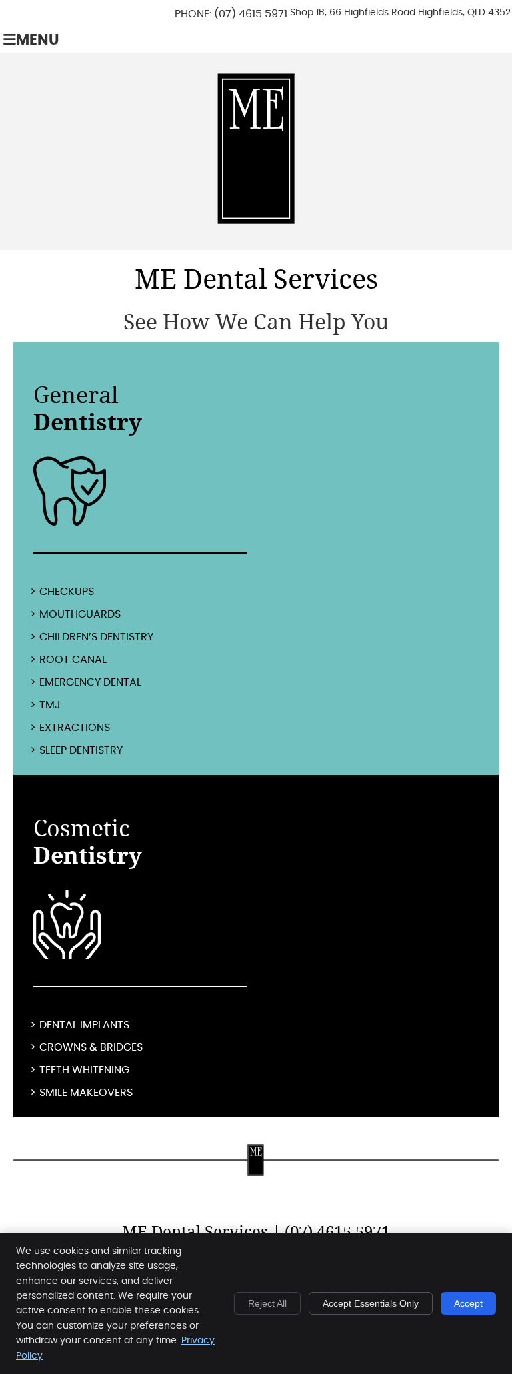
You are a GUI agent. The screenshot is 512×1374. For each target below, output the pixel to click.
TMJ (49, 705)
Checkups (66, 591)
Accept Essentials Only (371, 1303)
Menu (37, 40)
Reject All (267, 1303)
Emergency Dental (90, 682)
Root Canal (73, 659)
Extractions (74, 727)
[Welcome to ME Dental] (256, 221)
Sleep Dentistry (81, 750)
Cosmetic (87, 842)
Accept (468, 1303)
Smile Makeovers (86, 1092)
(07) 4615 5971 (250, 14)
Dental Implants (84, 1025)
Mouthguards (80, 614)
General (87, 409)
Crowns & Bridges (91, 1047)
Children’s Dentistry (96, 637)
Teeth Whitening (84, 1070)
